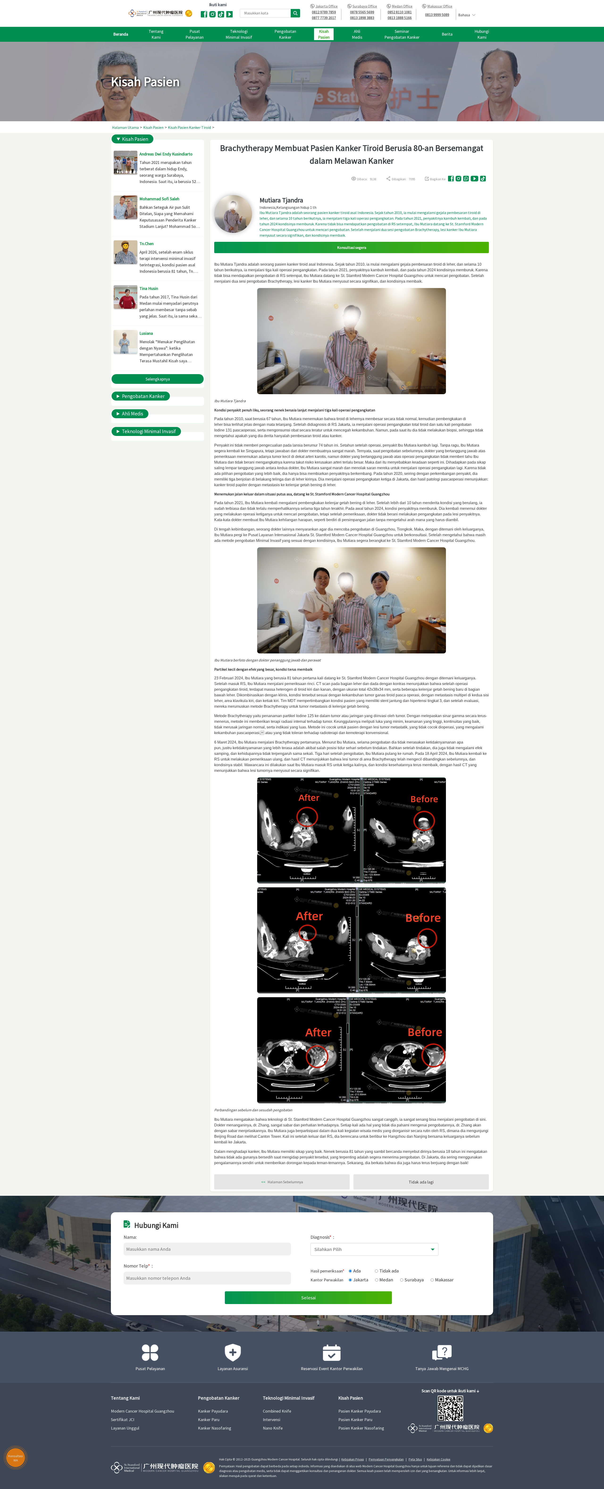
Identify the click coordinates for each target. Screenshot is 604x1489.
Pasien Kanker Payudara (359, 1411)
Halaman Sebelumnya (282, 1181)
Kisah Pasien (135, 139)
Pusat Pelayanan (150, 1368)
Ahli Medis (132, 413)
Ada (357, 1271)
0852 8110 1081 (400, 12)
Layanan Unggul (125, 1428)
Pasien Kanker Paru (355, 1419)
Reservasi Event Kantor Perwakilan (332, 1368)
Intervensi (271, 1419)
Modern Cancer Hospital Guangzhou (142, 1411)
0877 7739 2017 (324, 18)
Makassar (444, 1280)
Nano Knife (273, 1428)
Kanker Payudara (213, 1411)
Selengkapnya (158, 379)
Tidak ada (389, 1271)
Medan (386, 1280)
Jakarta (360, 1280)
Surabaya (414, 1280)
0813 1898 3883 (362, 18)
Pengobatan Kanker (143, 396)
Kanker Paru (208, 1419)
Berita (447, 34)
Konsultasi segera (351, 247)
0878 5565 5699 (362, 12)
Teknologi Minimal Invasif (149, 431)
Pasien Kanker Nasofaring (361, 1428)
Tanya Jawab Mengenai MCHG (442, 1368)
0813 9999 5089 (437, 15)
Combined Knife (277, 1411)
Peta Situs (415, 1459)
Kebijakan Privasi (352, 1459)
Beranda (120, 34)
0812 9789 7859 (324, 12)
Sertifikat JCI (122, 1419)
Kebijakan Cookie (438, 1459)
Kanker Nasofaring (214, 1428)
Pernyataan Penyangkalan (386, 1459)
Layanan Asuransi (233, 1368)
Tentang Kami (125, 1398)
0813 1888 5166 (400, 18)
